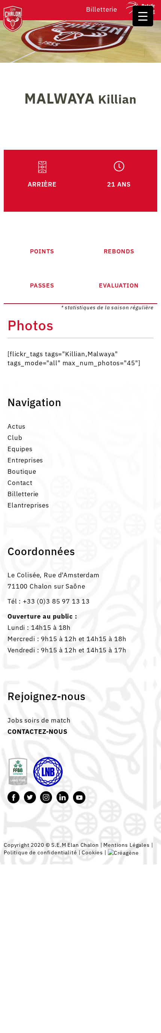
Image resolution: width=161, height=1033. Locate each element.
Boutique (21, 471)
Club (14, 438)
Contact (20, 483)
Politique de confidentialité (40, 852)
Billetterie (101, 9)
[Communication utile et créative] (123, 852)
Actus (16, 426)
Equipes (20, 449)
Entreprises (25, 460)
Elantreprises (28, 505)
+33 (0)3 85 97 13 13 (56, 601)
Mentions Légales (126, 844)
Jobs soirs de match (39, 720)
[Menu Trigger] (143, 16)
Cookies (92, 852)
